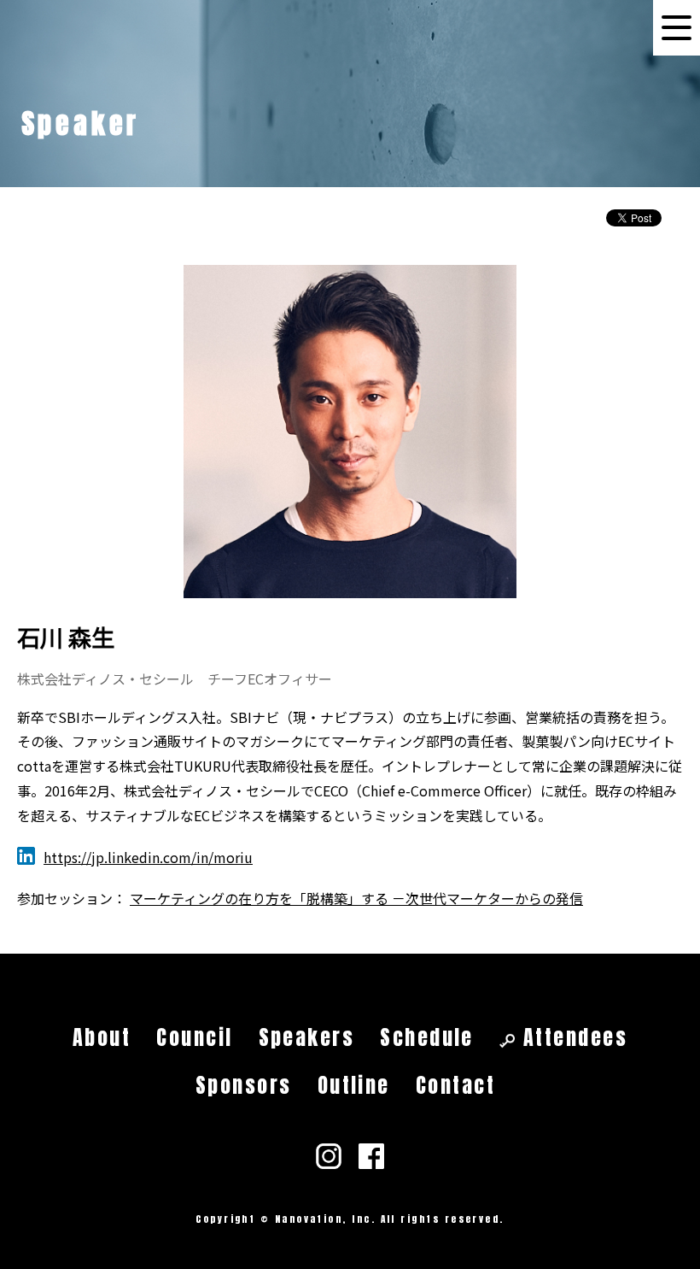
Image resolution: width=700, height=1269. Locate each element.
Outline (354, 1085)
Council (194, 1037)
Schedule (427, 1037)
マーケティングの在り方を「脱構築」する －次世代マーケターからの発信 (356, 898)
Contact (455, 1085)
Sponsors (243, 1085)
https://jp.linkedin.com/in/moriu (148, 857)
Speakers (307, 1037)
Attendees (575, 1037)
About (102, 1037)
